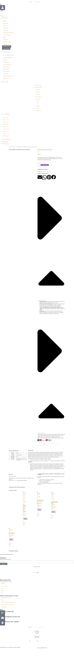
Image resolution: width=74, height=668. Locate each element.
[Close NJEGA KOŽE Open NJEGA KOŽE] (8, 52)
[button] (1, 4)
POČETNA (3, 583)
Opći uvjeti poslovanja (5, 597)
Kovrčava (5, 131)
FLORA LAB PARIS (6, 35)
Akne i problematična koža (8, 55)
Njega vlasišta (5, 124)
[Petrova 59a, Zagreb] (2, 622)
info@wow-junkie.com (12, 616)
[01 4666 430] (2, 612)
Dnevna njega (5, 71)
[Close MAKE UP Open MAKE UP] (7, 82)
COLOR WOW (5, 30)
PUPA (39, 151)
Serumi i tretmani (6, 66)
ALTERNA (5, 21)
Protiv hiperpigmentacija (7, 57)
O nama (2, 588)
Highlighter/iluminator (38, 87)
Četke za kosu (6, 119)
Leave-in (4, 133)
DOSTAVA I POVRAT (41, 300)
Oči (38, 103)
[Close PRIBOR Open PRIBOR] (6, 141)
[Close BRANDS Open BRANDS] (7, 18)
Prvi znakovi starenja (7, 64)
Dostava (2, 599)
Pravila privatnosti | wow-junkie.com (8, 604)
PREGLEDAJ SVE (6, 44)
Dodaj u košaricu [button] (39, 510)
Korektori (38, 94)
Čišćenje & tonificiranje (7, 76)
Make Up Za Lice (38, 85)
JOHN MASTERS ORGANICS (8, 32)
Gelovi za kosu (6, 126)
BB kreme (38, 89)
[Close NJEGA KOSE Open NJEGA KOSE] (8, 114)
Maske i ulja (5, 122)
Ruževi (38, 101)
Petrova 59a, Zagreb (12, 621)
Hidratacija (5, 59)
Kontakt (2, 590)
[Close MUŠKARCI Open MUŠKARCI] (7, 143)
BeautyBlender (6, 23)
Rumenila (38, 92)
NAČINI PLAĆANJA (41, 433)
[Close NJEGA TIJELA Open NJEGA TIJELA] (9, 139)
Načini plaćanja (4, 606)
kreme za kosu (6, 128)
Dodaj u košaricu (44, 164)
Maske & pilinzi (6, 69)
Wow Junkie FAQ (4, 585)
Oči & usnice (38, 99)
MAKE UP (14, 146)
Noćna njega (5, 73)
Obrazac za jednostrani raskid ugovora (8, 602)
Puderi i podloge (38, 96)
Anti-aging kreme (6, 62)
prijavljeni (15, 480)
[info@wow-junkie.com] (2, 617)
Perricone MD (5, 28)
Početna (10, 146)
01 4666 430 (9, 611)
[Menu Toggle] (1, 14)
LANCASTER (5, 39)
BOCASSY (5, 25)
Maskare (38, 106)
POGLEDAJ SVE (38, 110)
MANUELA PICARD (6, 41)
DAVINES (4, 37)
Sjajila (38, 108)
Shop (2, 592)
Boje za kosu (5, 117)
